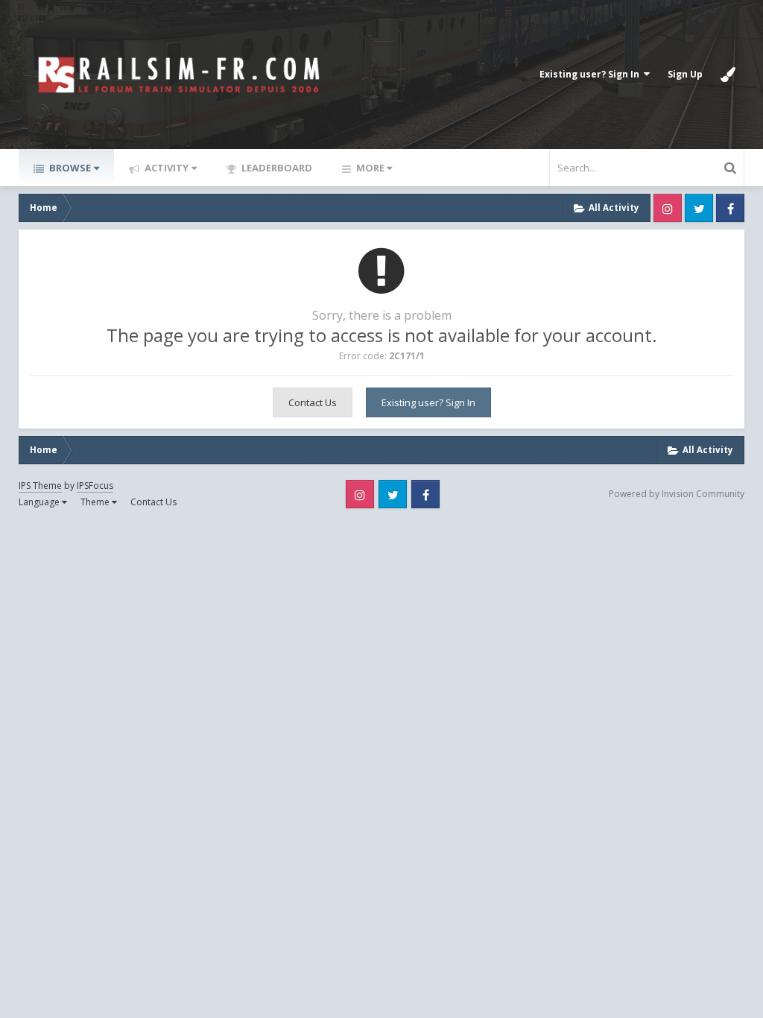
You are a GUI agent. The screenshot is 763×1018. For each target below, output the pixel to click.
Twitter (699, 208)
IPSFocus (95, 485)
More (370, 167)
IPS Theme (40, 485)
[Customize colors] (728, 74)
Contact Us (312, 402)
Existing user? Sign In (591, 74)
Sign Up (685, 74)
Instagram (667, 208)
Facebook (730, 208)
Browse (69, 167)
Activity (165, 167)
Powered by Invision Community (676, 493)
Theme (96, 502)
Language (40, 502)
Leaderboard (275, 167)
